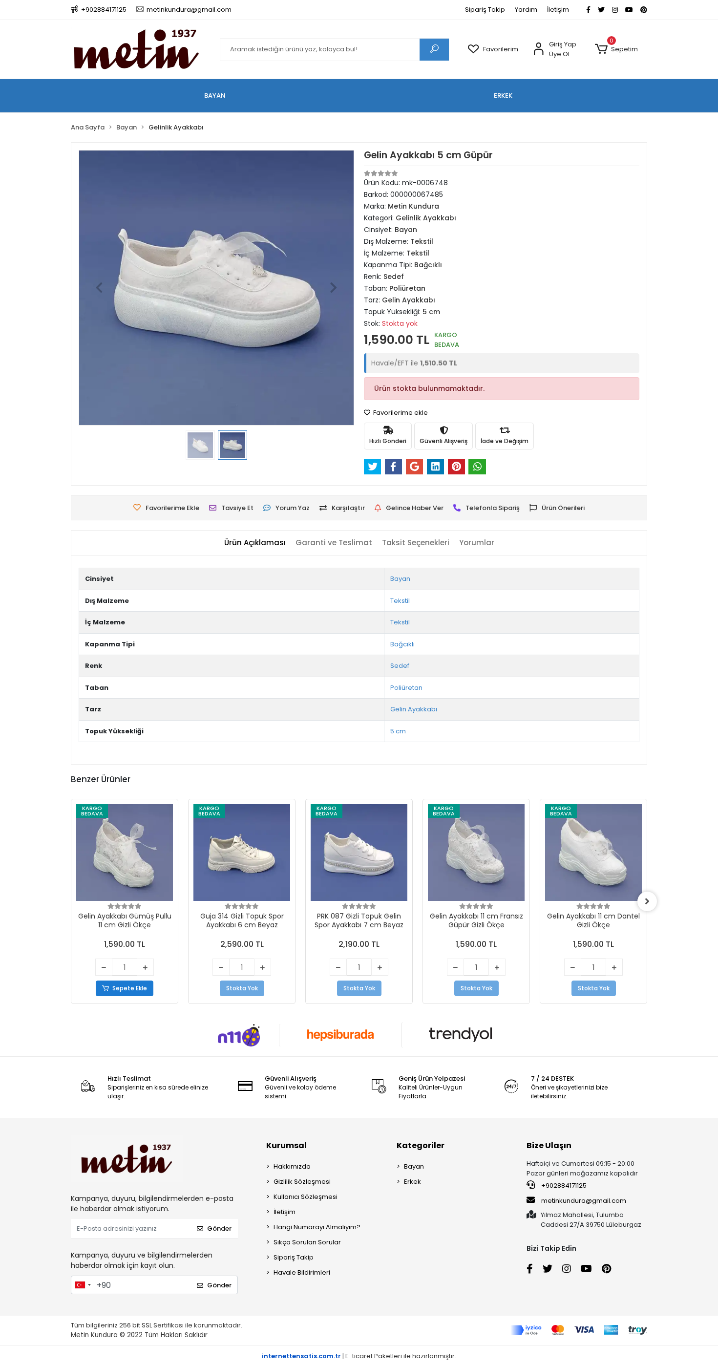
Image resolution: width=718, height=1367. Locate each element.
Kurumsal (286, 1145)
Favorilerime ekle (400, 412)
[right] (647, 901)
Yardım (526, 9)
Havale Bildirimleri (302, 1272)
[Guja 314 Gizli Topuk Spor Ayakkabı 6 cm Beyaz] (241, 852)
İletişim (558, 9)
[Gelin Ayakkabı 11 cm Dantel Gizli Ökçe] (593, 852)
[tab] (255, 543)
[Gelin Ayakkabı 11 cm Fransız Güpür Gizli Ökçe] (476, 852)
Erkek (412, 1181)
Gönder (219, 1228)
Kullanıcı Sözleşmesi (306, 1196)
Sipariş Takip (485, 9)
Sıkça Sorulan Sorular (307, 1242)
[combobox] (82, 1285)
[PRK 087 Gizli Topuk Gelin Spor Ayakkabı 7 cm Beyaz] (359, 852)
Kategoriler (420, 1145)
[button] (616, 49)
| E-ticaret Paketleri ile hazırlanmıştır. (359, 1356)
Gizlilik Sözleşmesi (302, 1181)
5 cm (398, 731)
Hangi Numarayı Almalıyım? (317, 1227)
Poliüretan (406, 687)
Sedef (399, 665)
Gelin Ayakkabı (413, 709)
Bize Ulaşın (549, 1145)
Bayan (400, 578)
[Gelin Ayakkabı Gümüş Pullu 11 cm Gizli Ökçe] (124, 852)
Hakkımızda (292, 1166)
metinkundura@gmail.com (583, 1200)
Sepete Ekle (129, 988)
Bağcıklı (402, 644)
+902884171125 (563, 1185)
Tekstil (400, 600)
